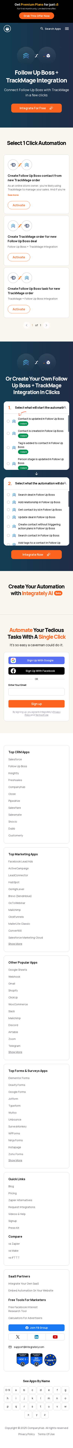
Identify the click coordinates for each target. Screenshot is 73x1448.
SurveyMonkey (17, 1126)
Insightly (13, 773)
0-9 (7, 1390)
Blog (11, 1186)
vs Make (13, 1250)
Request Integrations (21, 1207)
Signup (12, 1221)
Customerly (15, 835)
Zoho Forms (15, 1154)
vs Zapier (14, 1243)
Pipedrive (14, 801)
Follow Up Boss (17, 766)
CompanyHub (16, 787)
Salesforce (15, 759)
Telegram (14, 1046)
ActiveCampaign (18, 868)
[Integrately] (7, 28)
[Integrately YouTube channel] (55, 1337)
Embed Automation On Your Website (30, 1290)
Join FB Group (39, 1327)
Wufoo (12, 1112)
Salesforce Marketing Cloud (25, 937)
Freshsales (15, 780)
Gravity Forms (16, 1085)
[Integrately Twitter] (18, 1337)
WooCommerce (18, 1004)
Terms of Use (41, 715)
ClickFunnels (16, 917)
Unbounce (14, 1119)
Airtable (13, 1032)
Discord (13, 1025)
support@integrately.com (29, 1347)
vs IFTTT (14, 1257)
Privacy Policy (26, 1434)
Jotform (13, 1098)
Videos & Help (17, 1214)
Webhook (14, 976)
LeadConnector (18, 875)
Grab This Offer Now (37, 16)
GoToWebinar (16, 903)
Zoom (12, 1039)
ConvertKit (15, 930)
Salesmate (15, 814)
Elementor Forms (19, 1078)
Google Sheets (17, 969)
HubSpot (13, 882)
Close (12, 794)
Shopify (13, 990)
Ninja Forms (15, 1140)
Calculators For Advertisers (25, 1318)
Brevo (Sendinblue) (20, 896)
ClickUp (13, 997)
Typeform (14, 1105)
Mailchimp (14, 910)
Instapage (14, 1147)
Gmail (11, 983)
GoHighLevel (16, 889)
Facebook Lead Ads (20, 861)
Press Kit (13, 1228)
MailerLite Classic (19, 923)
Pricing (12, 1193)
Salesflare (14, 807)
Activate (19, 205)
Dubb (11, 828)
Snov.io (12, 821)
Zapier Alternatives (20, 1200)
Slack (11, 1011)
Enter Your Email (17, 685)
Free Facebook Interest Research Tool (23, 1309)
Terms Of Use (46, 1434)
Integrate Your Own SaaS (23, 1283)
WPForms (14, 1133)
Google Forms (17, 1092)
